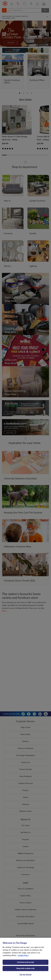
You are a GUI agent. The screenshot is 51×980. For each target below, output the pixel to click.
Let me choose (25, 974)
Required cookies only (25, 968)
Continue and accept (25, 962)
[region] (25, 959)
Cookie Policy (23, 955)
